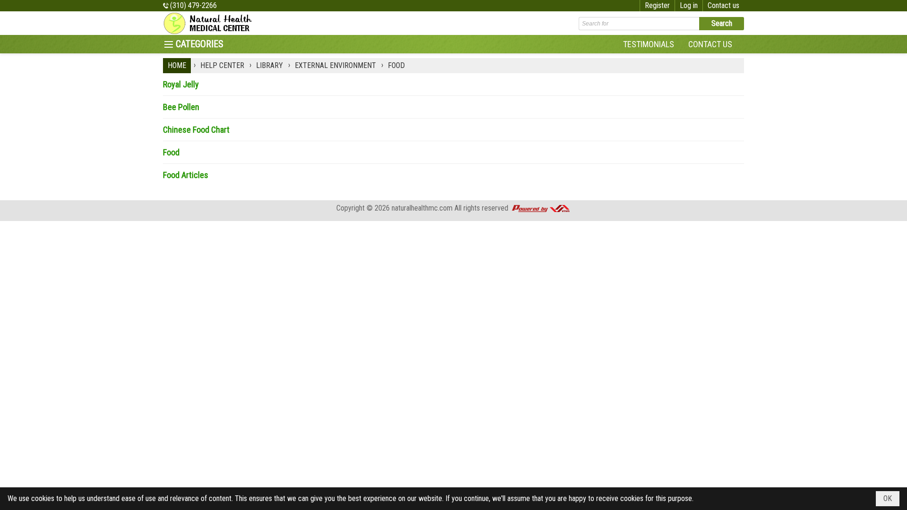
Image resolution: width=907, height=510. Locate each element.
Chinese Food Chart (196, 130)
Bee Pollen (181, 107)
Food (171, 152)
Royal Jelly (181, 84)
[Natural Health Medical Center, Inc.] (210, 23)
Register (657, 5)
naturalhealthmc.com (422, 208)
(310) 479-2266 (193, 5)
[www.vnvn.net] (540, 208)
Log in (689, 5)
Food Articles (185, 175)
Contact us (723, 5)
